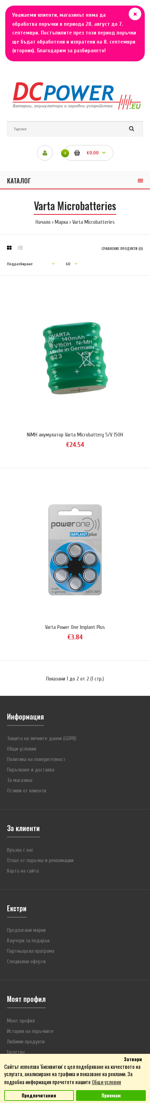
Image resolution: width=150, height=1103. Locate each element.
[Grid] (9, 248)
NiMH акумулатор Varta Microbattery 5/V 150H (75, 435)
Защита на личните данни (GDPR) (41, 738)
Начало (43, 222)
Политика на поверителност (36, 759)
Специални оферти (26, 962)
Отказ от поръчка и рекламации (40, 861)
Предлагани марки (26, 930)
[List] (20, 248)
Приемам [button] (111, 1095)
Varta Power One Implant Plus (75, 627)
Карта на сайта (23, 871)
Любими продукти (26, 1042)
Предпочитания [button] (39, 1095)
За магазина (19, 780)
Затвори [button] (133, 1059)
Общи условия (21, 749)
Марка (61, 222)
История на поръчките (30, 1031)
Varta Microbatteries (93, 222)
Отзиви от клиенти (26, 791)
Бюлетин (16, 1052)
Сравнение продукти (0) (122, 248)
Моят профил (21, 1021)
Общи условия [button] (106, 1082)
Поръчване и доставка (30, 770)
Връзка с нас (20, 850)
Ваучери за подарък (28, 941)
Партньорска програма (30, 951)
